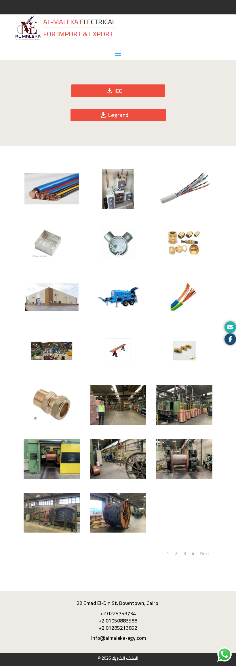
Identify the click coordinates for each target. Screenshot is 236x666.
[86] (118, 207)
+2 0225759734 (118, 613)
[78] (52, 369)
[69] (184, 477)
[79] (184, 315)
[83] (118, 261)
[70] (118, 477)
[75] (184, 369)
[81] (52, 315)
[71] (52, 477)
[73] (118, 423)
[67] (118, 531)
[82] (184, 261)
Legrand (118, 115)
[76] (118, 369)
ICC (118, 90)
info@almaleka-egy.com (118, 638)
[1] (52, 207)
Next (205, 553)
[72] (184, 423)
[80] (118, 315)
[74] (52, 423)
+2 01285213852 (118, 628)
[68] (52, 531)
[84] (52, 261)
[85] (184, 207)
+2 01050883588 (118, 620)
